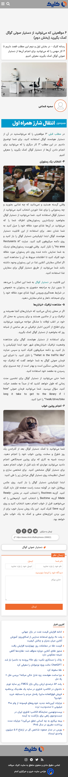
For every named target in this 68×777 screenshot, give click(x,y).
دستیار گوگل (42, 282)
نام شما (59, 561)
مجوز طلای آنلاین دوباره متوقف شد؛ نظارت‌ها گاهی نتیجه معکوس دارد (35, 653)
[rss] (42, 760)
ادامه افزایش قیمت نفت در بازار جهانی (42, 632)
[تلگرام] (35, 532)
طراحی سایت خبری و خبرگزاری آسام (30, 771)
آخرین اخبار (58, 624)
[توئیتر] (29, 532)
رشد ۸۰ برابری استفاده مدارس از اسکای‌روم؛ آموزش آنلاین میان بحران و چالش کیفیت (36, 639)
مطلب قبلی (55, 134)
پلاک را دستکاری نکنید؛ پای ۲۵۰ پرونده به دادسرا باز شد (33, 660)
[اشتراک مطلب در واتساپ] (18, 531)
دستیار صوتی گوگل (32, 547)
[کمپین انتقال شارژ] (34, 123)
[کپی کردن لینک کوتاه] (34, 537)
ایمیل (30, 561)
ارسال (34, 607)
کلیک (17, 765)
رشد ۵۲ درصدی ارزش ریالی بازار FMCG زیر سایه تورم (34, 684)
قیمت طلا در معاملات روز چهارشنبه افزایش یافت (36, 646)
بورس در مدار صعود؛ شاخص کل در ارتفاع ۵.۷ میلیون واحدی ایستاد (34, 732)
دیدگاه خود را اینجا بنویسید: (49, 572)
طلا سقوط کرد (54, 670)
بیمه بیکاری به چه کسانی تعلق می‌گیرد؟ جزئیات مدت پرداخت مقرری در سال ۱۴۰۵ (35, 723)
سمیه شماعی (46, 106)
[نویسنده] (60, 106)
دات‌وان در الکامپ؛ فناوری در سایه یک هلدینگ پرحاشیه (33, 689)
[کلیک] (57, 4)
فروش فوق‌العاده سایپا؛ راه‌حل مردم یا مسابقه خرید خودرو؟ (35, 696)
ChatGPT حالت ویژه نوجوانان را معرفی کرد (39, 665)
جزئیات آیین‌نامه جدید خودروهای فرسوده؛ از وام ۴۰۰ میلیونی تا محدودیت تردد (35, 705)
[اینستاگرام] (26, 760)
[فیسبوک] (24, 532)
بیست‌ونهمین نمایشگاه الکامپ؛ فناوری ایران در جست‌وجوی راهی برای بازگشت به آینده (38, 714)
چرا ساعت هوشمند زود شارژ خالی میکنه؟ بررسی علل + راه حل (33, 677)
